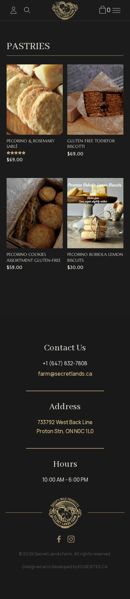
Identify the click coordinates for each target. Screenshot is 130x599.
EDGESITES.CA (93, 567)
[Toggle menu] (116, 10)
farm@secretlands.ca (65, 373)
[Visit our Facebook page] (58, 539)
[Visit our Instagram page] (71, 539)
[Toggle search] (27, 10)
